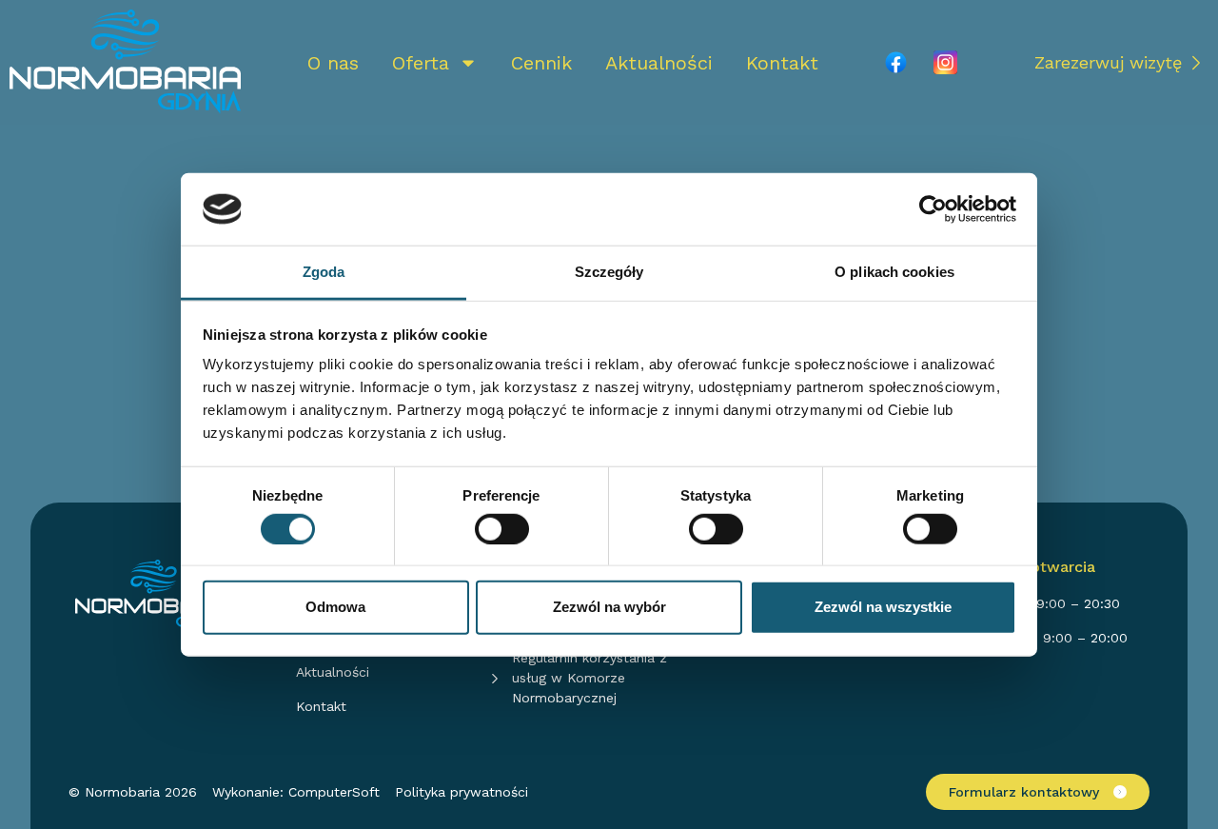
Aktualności (659, 62)
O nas (333, 62)
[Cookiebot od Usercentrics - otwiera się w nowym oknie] (933, 209)
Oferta (420, 62)
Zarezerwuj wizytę (1108, 62)
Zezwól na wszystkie (883, 607)
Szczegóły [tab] (609, 272)
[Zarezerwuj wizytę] (1196, 62)
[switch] (502, 528)
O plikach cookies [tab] (894, 272)
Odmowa (335, 607)
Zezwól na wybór (609, 607)
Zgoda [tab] (324, 272)
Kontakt (782, 62)
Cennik (541, 62)
